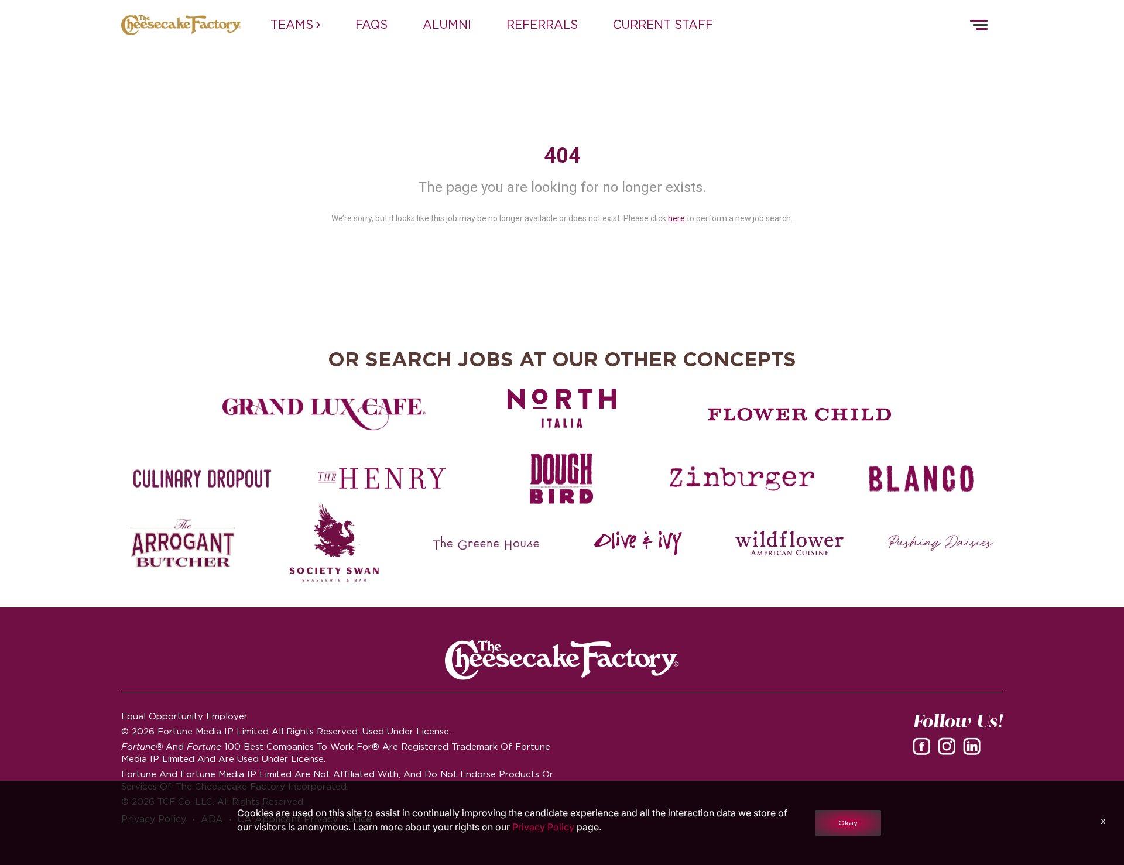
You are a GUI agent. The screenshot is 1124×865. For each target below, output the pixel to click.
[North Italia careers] (562, 407)
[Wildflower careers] (789, 543)
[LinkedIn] (974, 746)
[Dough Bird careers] (562, 478)
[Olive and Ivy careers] (638, 543)
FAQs (371, 24)
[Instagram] (949, 746)
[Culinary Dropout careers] (202, 478)
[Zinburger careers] (742, 478)
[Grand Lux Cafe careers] (324, 414)
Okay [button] (848, 822)
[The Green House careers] (486, 543)
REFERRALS (542, 24)
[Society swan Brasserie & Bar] (334, 543)
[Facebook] (924, 746)
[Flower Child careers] (800, 414)
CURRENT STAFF (663, 24)
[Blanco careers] (922, 478)
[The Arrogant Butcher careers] (183, 543)
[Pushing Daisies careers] (941, 543)
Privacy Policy (543, 827)
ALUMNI (447, 24)
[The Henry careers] (382, 478)
